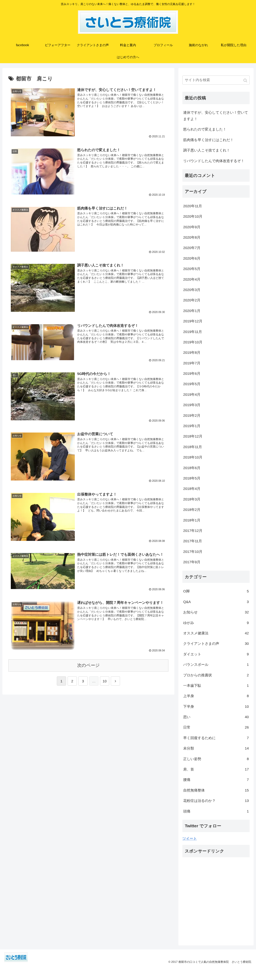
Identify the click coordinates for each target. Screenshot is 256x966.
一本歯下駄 (216, 686)
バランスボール (216, 665)
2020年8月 (191, 237)
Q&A (216, 602)
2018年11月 (192, 447)
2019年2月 (191, 416)
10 (105, 681)
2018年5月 (191, 478)
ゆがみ (216, 623)
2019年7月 (191, 363)
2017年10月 (192, 552)
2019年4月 (191, 395)
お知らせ (216, 612)
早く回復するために (216, 738)
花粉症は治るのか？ (216, 801)
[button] (246, 80)
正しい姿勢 (216, 759)
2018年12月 (192, 436)
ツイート (189, 838)
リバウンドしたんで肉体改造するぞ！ (213, 161)
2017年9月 (191, 562)
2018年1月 (191, 520)
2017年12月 (192, 531)
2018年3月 (191, 499)
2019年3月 (191, 405)
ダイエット (216, 654)
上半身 (216, 696)
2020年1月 (191, 311)
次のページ (88, 665)
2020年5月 (191, 269)
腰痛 (216, 780)
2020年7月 (191, 248)
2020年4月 (191, 279)
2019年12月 (192, 321)
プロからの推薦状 (216, 675)
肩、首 (216, 769)
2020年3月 (191, 290)
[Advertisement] (216, 903)
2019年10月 (192, 342)
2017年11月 (192, 541)
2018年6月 (191, 468)
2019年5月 (191, 384)
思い (216, 717)
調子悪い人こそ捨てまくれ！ (206, 150)
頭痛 (216, 811)
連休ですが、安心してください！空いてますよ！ (215, 116)
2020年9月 (191, 227)
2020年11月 (192, 206)
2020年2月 (191, 300)
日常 (216, 727)
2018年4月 (191, 489)
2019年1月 (191, 426)
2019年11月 (192, 332)
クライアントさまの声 (216, 644)
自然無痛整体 (216, 790)
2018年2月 (191, 510)
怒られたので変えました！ (204, 129)
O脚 (216, 591)
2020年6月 (191, 258)
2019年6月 (191, 374)
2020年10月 (192, 216)
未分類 (216, 748)
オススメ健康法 (216, 633)
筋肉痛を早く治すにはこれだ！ (208, 140)
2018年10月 (192, 457)
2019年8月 (191, 353)
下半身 (216, 707)
